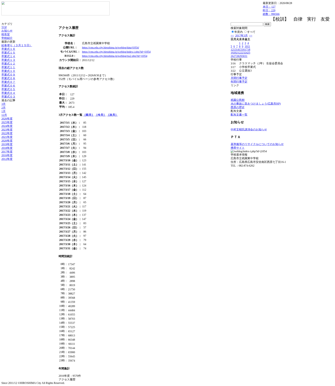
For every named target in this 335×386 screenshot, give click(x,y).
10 (246, 46)
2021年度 (7, 136)
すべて (251, 31)
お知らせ (7, 30)
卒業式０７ (8, 81)
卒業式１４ (8, 56)
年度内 (238, 31)
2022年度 (7, 133)
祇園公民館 (238, 99)
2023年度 (7, 129)
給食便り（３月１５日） (16, 45)
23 (243, 52)
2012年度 (7, 158)
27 (234, 56)
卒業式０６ (8, 85)
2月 (3, 107)
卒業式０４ (8, 92)
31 (246, 56)
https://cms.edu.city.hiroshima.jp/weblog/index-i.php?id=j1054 (116, 51)
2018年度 (7, 147)
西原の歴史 (238, 107)
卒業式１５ (8, 52)
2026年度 (7, 118)
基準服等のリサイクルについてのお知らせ (257, 144)
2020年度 (7, 140)
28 (237, 56)
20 (234, 52)
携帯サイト (238, 147)
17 (246, 49)
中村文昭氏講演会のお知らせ (249, 129)
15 (240, 49)
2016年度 (7, 155)
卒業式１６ (8, 48)
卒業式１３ (8, 59)
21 (237, 52)
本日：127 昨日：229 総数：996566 (271, 10)
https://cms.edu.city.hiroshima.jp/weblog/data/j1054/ (110, 47)
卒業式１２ (8, 63)
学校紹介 (7, 37)
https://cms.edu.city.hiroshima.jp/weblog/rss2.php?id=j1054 (114, 55)
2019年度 (7, 144)
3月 (3, 103)
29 (240, 56)
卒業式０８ (8, 78)
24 (246, 52)
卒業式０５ (8, 89)
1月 (3, 111)
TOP (4, 27)
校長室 (5, 34)
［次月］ (112, 114)
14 (237, 49)
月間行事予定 (239, 77)
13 (234, 49)
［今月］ (100, 114)
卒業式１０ (8, 70)
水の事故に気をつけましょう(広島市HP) (256, 103)
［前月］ (88, 114)
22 (240, 52)
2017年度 (7, 151)
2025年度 (7, 122)
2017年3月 (241, 35)
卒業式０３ (8, 96)
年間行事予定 (239, 81)
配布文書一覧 (239, 114)
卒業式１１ (8, 67)
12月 (4, 114)
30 (243, 56)
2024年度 (7, 125)
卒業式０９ (8, 74)
